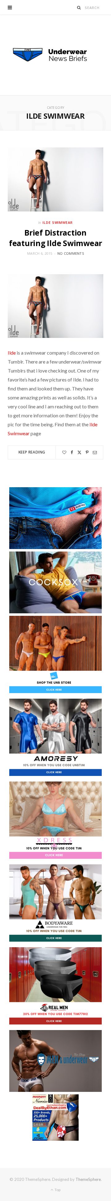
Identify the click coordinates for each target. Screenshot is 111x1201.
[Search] (79, 8)
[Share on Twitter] (79, 452)
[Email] (95, 452)
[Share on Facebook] (72, 452)
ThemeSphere (88, 1179)
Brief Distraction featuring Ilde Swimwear (55, 237)
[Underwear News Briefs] (55, 55)
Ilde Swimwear (58, 222)
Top (57, 1189)
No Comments (70, 253)
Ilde (12, 353)
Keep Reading (31, 452)
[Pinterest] (87, 452)
